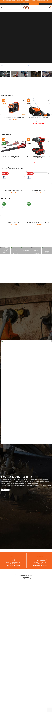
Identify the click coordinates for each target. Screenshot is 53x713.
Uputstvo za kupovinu (24, 4)
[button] (23, 102)
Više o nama (5, 657)
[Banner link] (5, 74)
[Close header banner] (50, 1)
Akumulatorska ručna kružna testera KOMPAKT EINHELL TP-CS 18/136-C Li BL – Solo (38, 392)
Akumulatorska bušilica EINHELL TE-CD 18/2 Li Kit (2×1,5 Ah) (38, 157)
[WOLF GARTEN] (13, 66)
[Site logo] (26, 7)
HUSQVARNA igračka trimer (38, 190)
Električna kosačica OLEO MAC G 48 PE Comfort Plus (38, 118)
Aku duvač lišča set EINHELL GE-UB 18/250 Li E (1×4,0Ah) (13, 157)
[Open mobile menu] (1, 7)
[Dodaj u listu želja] (23, 100)
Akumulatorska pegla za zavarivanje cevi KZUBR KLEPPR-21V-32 (13, 392)
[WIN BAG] (39, 66)
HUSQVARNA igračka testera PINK (13, 276)
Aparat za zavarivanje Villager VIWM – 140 (13, 117)
